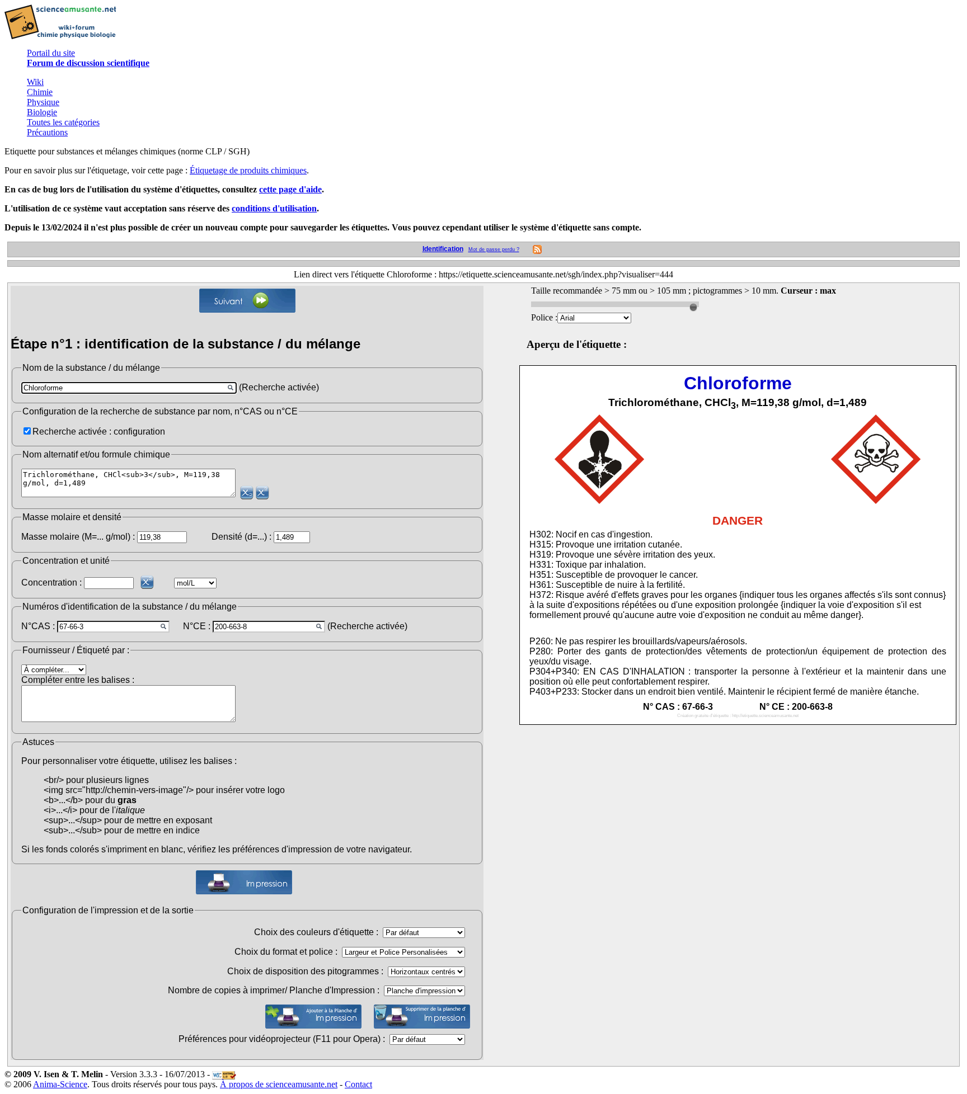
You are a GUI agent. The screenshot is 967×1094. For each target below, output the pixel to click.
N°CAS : (38, 626)
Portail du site (51, 53)
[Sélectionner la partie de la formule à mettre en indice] (247, 492)
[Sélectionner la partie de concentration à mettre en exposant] (147, 582)
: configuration (137, 431)
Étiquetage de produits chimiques (248, 170)
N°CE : (196, 626)
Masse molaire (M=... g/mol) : (78, 536)
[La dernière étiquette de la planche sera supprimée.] (422, 1017)
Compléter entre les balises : (77, 680)
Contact (358, 1084)
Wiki (35, 82)
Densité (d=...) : (241, 536)
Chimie (40, 92)
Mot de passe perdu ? (493, 249)
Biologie (42, 112)
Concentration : (51, 582)
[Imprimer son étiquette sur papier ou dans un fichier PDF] (244, 882)
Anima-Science (60, 1084)
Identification (443, 249)
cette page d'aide (290, 189)
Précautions (47, 132)
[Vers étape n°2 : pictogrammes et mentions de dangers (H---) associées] (247, 301)
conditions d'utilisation (274, 208)
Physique (43, 102)
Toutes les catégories (63, 122)
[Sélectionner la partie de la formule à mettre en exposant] (262, 492)
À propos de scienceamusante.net (278, 1084)
